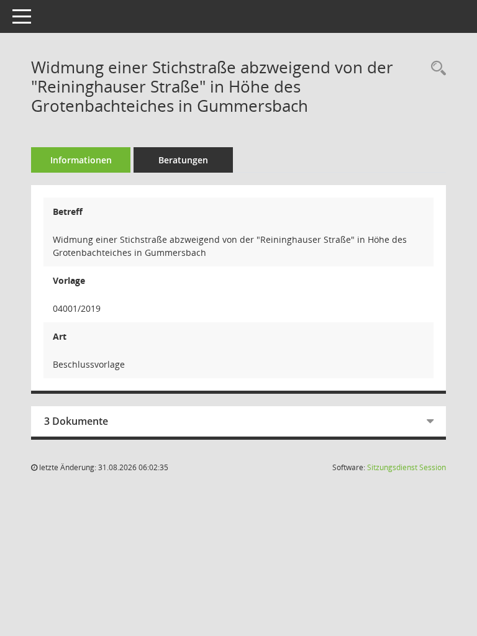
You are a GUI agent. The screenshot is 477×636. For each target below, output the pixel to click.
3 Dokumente (76, 421)
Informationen (81, 160)
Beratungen (183, 160)
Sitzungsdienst (406, 467)
